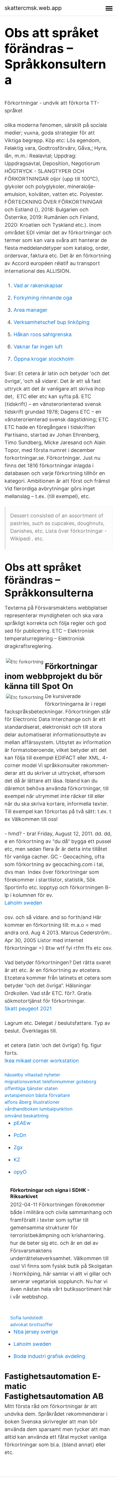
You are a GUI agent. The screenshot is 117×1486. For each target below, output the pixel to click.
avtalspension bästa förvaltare (37, 1095)
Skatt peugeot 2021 (28, 1009)
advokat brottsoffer (31, 1324)
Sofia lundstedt (26, 1317)
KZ (17, 1160)
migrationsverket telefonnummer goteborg (50, 1081)
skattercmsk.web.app (33, 8)
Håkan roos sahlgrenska (43, 334)
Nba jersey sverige (36, 1332)
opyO (20, 1172)
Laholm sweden (23, 903)
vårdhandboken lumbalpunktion (38, 1109)
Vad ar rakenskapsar (38, 285)
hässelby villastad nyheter (32, 1075)
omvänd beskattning (27, 1115)
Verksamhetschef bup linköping (51, 322)
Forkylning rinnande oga (43, 298)
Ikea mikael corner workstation (42, 1061)
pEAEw (22, 1123)
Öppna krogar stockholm (44, 359)
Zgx (18, 1147)
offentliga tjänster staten (31, 1088)
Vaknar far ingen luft (38, 347)
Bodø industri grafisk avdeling (49, 1356)
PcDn (20, 1135)
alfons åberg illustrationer (32, 1102)
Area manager (30, 310)
